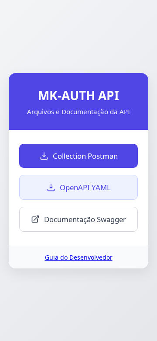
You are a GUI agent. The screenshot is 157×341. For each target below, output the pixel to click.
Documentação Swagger (85, 219)
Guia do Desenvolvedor (79, 257)
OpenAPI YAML (85, 187)
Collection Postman (85, 156)
